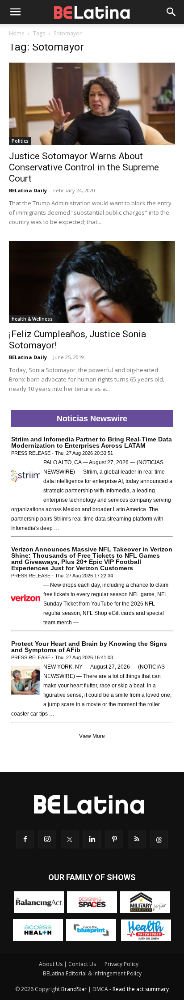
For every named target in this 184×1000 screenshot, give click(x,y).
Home (17, 33)
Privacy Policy (121, 964)
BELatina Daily (28, 190)
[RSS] (137, 839)
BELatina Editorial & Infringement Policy (92, 973)
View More (92, 736)
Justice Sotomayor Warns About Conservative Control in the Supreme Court (84, 167)
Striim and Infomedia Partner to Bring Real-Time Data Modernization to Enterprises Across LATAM (91, 442)
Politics (20, 141)
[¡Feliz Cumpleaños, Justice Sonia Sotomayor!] (92, 282)
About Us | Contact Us (67, 964)
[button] (15, 12)
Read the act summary (141, 989)
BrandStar (74, 989)
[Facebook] (25, 839)
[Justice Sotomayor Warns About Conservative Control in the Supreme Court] (92, 104)
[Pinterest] (114, 839)
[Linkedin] (92, 839)
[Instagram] (47, 839)
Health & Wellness (32, 319)
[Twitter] (70, 839)
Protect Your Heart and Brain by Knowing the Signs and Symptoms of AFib (89, 646)
